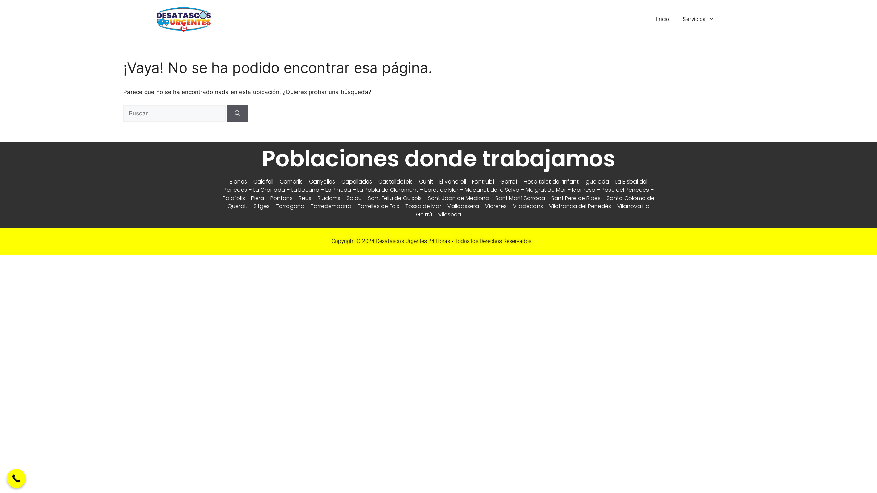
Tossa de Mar (423, 206)
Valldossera (463, 206)
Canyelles (322, 182)
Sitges (262, 206)
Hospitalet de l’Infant (551, 182)
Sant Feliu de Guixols (395, 198)
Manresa (583, 190)
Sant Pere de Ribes (576, 198)
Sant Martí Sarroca (520, 198)
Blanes (238, 182)
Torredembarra (331, 206)
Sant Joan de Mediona (458, 198)
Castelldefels (395, 182)
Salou (354, 198)
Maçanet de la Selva (492, 190)
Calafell (263, 182)
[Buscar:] (175, 113)
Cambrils (291, 182)
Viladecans (528, 206)
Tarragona (290, 206)
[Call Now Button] (16, 478)
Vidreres (496, 206)
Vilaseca (449, 214)
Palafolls (234, 198)
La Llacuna (305, 190)
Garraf (509, 182)
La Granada (269, 190)
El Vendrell (452, 182)
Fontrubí (483, 182)
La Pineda (338, 190)
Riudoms (329, 198)
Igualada (597, 182)
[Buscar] (237, 113)
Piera (257, 198)
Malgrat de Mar (546, 190)
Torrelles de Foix (378, 206)
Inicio (662, 19)
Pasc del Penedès (625, 190)
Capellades (356, 182)
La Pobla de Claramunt (387, 190)
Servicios (694, 19)
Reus (305, 198)
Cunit (426, 182)
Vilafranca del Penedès (580, 206)
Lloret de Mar (441, 190)
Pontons (281, 198)
